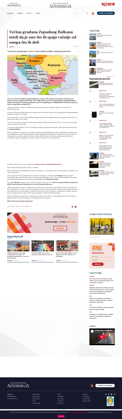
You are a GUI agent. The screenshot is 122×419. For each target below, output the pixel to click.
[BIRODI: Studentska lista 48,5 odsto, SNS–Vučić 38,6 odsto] (94, 84)
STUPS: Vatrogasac (94, 237)
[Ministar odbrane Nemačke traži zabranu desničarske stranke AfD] (92, 62)
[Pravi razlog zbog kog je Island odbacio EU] (92, 36)
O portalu (86, 396)
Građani (11, 47)
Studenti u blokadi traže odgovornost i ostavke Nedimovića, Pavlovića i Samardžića (105, 165)
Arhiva (38, 13)
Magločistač (102, 90)
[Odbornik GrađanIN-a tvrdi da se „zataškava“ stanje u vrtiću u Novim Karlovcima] (94, 173)
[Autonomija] (60, 5)
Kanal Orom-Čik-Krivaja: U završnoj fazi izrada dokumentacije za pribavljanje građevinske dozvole (106, 95)
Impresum (86, 399)
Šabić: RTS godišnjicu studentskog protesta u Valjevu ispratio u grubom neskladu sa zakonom (101, 300)
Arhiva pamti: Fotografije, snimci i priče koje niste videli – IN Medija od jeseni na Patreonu (107, 156)
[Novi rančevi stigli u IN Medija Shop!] (94, 114)
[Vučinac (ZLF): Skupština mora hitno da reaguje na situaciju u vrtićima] (94, 105)
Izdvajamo (36, 396)
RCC (31, 206)
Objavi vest (87, 401)
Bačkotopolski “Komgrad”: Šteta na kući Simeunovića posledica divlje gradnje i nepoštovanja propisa (105, 147)
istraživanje (18, 206)
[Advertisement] (61, 22)
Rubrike (19, 13)
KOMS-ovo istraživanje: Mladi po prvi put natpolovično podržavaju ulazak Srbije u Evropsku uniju (106, 137)
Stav (90, 305)
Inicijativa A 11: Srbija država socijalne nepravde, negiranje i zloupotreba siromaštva (101, 316)
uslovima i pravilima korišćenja (78, 412)
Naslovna (10, 13)
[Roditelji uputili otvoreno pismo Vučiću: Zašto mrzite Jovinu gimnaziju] (92, 71)
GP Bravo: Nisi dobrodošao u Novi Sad (105, 53)
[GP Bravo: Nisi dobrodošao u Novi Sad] (92, 54)
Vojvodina (100, 68)
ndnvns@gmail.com (12, 398)
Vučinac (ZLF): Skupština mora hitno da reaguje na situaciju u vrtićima (106, 106)
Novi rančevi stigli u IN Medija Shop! (106, 113)
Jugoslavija (36, 403)
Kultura (61, 399)
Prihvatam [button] (61, 416)
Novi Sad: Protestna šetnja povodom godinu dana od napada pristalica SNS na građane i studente (101, 280)
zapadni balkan (10, 206)
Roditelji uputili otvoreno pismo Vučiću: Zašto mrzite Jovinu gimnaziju (105, 71)
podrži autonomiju (106, 13)
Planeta (99, 34)
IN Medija (101, 82)
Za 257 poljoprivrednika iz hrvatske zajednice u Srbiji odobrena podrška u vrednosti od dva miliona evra (106, 125)
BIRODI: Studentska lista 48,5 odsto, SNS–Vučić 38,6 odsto (106, 84)
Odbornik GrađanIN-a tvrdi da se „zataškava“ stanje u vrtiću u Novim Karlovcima (106, 173)
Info (98, 51)
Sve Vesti (29, 13)
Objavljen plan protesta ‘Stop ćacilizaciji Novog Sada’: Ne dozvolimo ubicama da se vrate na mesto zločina (105, 46)
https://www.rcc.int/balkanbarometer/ (49, 164)
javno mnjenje (25, 206)
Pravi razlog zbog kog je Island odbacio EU (104, 36)
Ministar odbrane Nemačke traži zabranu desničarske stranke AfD (105, 62)
